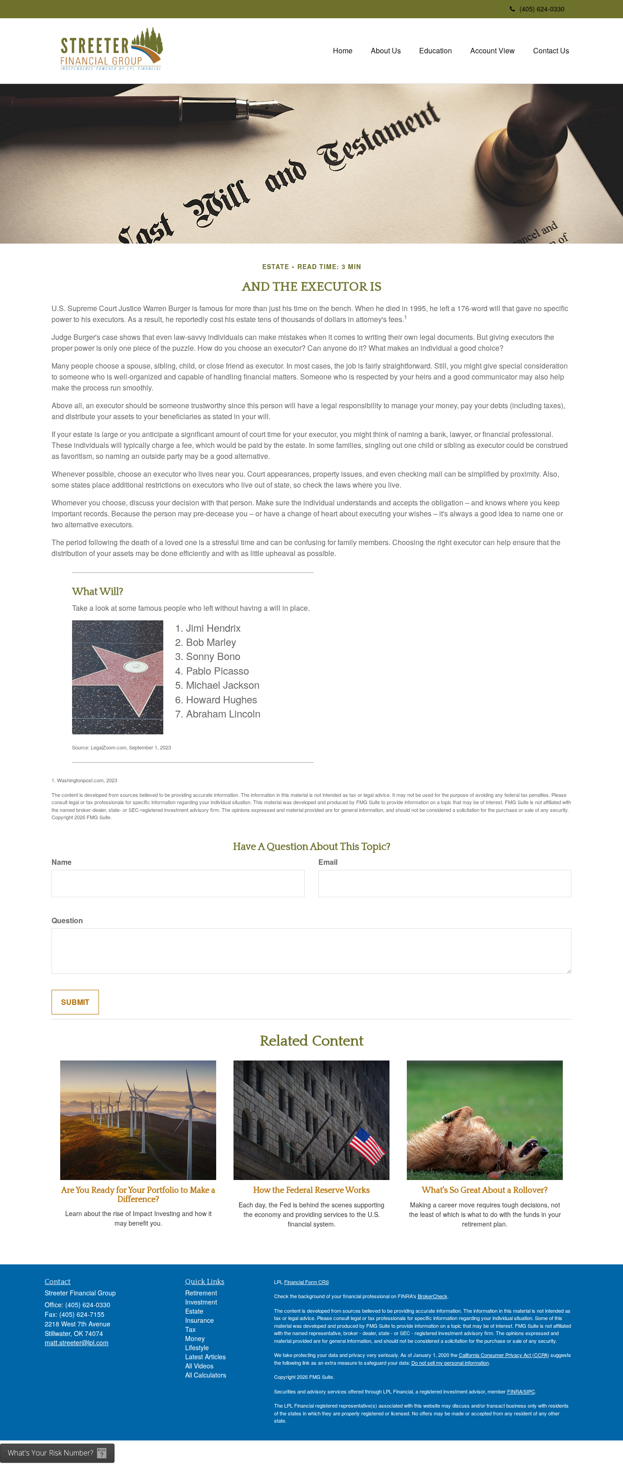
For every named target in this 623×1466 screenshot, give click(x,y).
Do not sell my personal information (450, 1362)
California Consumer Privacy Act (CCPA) (504, 1354)
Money (195, 1338)
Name (62, 862)
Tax (190, 1329)
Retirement (201, 1292)
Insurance (199, 1320)
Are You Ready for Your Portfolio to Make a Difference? (138, 1195)
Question (67, 920)
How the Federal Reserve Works (311, 1190)
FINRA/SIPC (521, 1391)
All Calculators (205, 1374)
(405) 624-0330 (542, 8)
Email (327, 862)
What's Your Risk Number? (50, 1453)
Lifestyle (197, 1347)
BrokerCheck (432, 1296)
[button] (386, 50)
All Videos (199, 1365)
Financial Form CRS (306, 1281)
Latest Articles (205, 1356)
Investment (201, 1301)
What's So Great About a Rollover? (485, 1190)
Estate (194, 1310)
